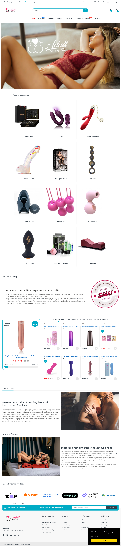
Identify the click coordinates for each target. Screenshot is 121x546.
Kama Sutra (104, 324)
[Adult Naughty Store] (16, 10)
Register (111, 2)
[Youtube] (18, 535)
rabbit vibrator (18, 298)
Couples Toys (92, 221)
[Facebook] (3, 535)
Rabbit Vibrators (93, 136)
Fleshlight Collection (61, 264)
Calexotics (65, 324)
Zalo (45, 324)
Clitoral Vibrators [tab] (86, 320)
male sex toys (104, 453)
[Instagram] (11, 535)
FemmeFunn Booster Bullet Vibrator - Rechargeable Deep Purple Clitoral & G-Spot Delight (71, 356)
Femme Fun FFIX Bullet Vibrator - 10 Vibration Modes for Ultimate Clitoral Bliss (109, 356)
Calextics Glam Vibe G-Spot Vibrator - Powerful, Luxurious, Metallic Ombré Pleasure (71, 326)
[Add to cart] (58, 348)
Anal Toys (92, 179)
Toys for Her (60, 221)
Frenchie (46, 354)
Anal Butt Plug (29, 264)
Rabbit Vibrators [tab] (72, 320)
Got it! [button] (104, 540)
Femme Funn (66, 354)
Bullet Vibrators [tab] (58, 320)
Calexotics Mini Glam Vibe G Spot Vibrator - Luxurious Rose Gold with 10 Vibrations (90, 326)
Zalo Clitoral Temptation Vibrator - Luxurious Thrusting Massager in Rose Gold (52, 326)
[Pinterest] (15, 535)
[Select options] (96, 348)
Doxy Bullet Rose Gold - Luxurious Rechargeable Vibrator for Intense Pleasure (21, 356)
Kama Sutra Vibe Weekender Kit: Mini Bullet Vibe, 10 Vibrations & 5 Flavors (109, 326)
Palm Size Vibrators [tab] (101, 320)
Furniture (92, 264)
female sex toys (112, 453)
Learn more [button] (94, 536)
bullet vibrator (40, 298)
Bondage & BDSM (61, 179)
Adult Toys (29, 136)
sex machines (78, 298)
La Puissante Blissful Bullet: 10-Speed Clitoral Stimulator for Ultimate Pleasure (52, 356)
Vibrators (61, 136)
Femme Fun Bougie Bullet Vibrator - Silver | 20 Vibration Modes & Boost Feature (90, 356)
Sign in (117, 2)
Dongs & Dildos (29, 179)
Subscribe (111, 507)
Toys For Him (29, 221)
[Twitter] (7, 535)
